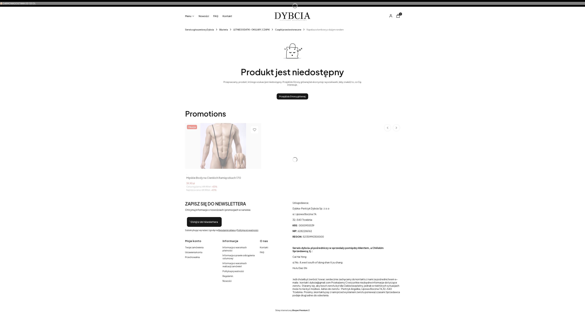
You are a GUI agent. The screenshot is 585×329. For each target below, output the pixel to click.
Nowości (227, 280)
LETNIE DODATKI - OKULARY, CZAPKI (251, 29)
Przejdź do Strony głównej (292, 96)
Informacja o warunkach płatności (235, 249)
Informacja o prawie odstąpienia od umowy (239, 257)
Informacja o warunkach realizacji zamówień (235, 265)
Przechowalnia (192, 257)
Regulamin (228, 276)
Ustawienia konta (193, 252)
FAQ (262, 252)
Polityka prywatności (233, 271)
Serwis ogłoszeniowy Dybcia (199, 29)
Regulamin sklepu (227, 230)
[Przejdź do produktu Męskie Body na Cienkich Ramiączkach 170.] (223, 146)
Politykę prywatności (247, 230)
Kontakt (264, 247)
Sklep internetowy (291, 310)
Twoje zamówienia (194, 247)
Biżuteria (223, 29)
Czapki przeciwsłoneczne (288, 29)
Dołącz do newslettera (204, 221)
